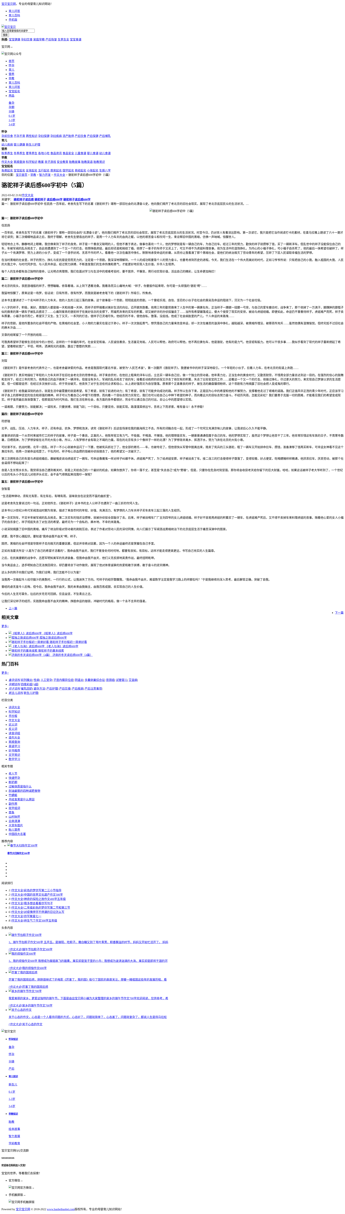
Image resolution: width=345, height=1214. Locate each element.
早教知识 (13, 1114)
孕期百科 (14, 684)
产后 (11, 1068)
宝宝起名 (14, 91)
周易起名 (56, 170)
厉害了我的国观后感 (35, 986)
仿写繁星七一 (32, 916)
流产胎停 (68, 135)
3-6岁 (12, 124)
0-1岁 (12, 115)
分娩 (11, 111)
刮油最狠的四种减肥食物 (24, 790)
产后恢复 (51, 39)
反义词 (13, 728)
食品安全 (68, 153)
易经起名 (80, 170)
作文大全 (7, 161)
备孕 (11, 102)
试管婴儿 (121, 680)
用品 (11, 95)
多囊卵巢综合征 (95, 680)
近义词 (13, 724)
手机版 (13, 19)
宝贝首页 (21, 174)
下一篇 (339, 612)
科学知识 (31, 161)
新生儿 (13, 1084)
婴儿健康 (19, 144)
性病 (36, 680)
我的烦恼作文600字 (34, 968)
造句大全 (14, 737)
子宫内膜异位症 (63, 680)
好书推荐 (14, 750)
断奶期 (13, 782)
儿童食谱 (80, 153)
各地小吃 (44, 153)
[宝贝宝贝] (8, 26)
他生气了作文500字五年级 (40, 920)
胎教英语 (87, 161)
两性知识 (31, 135)
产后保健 (92, 135)
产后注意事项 (93, 688)
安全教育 (62, 161)
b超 (36, 684)
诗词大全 (14, 707)
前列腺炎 (26, 680)
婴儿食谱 (92, 153)
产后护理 (52, 688)
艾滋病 (133, 680)
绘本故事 (14, 1128)
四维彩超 (26, 684)
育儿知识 (13, 1076)
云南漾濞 (14, 821)
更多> (5, 626)
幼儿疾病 (7, 144)
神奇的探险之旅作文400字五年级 (45, 899)
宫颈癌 (110, 680)
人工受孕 (46, 680)
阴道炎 (79, 680)
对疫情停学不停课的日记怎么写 (44, 911)
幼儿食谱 (105, 153)
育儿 (11, 69)
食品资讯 (56, 153)
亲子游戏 (50, 161)
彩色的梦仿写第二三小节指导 (42, 890)
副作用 (13, 803)
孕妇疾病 (56, 135)
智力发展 (14, 1136)
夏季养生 (31, 153)
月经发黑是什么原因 (21, 799)
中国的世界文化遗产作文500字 (43, 894)
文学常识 (14, 754)
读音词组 (14, 733)
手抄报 (13, 715)
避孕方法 (39, 688)
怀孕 (11, 65)
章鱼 (11, 812)
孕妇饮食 (27, 39)
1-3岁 (12, 120)
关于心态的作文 (32, 1024)
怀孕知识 (13, 1039)
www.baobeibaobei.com (61, 1209)
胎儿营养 (14, 829)
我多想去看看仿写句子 (38, 903)
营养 (11, 74)
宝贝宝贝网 (8, 3)
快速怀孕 (14, 777)
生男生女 (63, 39)
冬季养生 (19, 153)
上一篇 (13, 608)
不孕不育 (19, 135)
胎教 (11, 1121)
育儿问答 (14, 11)
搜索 (5, 35)
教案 (41, 161)
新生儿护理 (33, 144)
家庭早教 (39, 39)
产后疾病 (77, 688)
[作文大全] (17, 890)
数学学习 (14, 759)
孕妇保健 (44, 135)
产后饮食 (80, 135)
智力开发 (45, 174)
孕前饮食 (7, 135)
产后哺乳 (105, 135)
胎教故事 (74, 161)
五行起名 (44, 170)
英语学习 (14, 746)
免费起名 (7, 170)
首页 (11, 61)
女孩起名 (31, 170)
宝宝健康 (14, 39)
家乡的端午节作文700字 (37, 1005)
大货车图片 (16, 825)
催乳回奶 (26, 688)
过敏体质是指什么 (20, 786)
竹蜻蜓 (13, 795)
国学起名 (68, 170)
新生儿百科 (16, 692)
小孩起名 (92, 170)
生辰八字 (105, 170)
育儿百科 (14, 15)
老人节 (13, 773)
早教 (33, 174)
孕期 (11, 107)
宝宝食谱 (75, 39)
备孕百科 (14, 680)
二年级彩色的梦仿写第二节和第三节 (47, 907)
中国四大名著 (17, 834)
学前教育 (14, 1143)
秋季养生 (7, 153)
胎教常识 (99, 161)
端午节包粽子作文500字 (37, 949)
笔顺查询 (19, 161)
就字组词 (14, 808)
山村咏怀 (14, 816)
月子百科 (14, 688)
